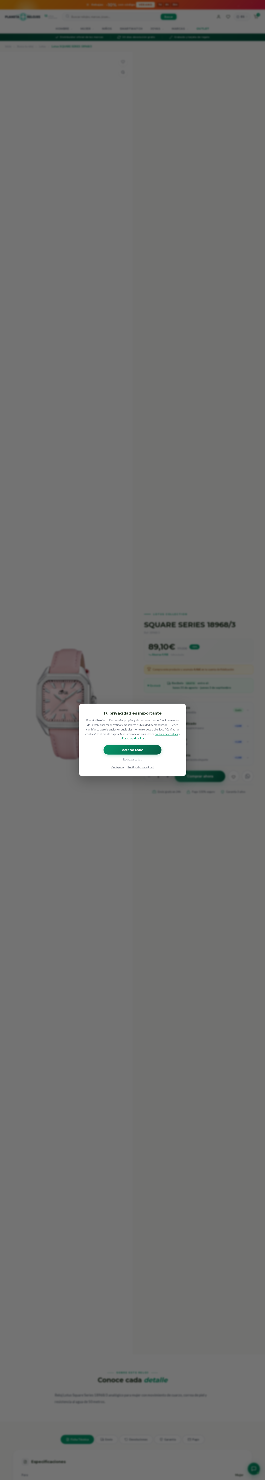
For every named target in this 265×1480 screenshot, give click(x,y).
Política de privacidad (141, 767)
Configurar (117, 767)
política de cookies (166, 734)
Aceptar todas (132, 750)
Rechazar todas (132, 759)
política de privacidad (132, 738)
